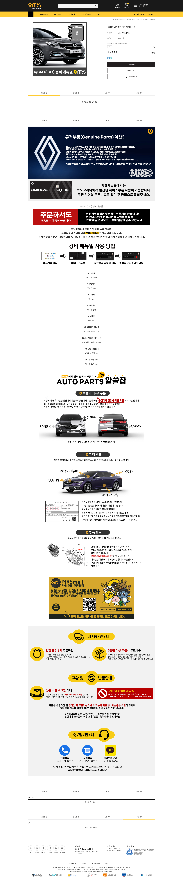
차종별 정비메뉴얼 (130, 19)
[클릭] (95, 277)
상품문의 (49, 853)
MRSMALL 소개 (73, 863)
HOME (115, 19)
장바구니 (126, 5)
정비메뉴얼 (71, 14)
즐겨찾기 (37, 853)
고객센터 (150, 14)
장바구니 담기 (131, 70)
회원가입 (142, 14)
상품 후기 (107, 93)
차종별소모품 (43, 14)
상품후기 (56, 853)
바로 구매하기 (131, 64)
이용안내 (84, 863)
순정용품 (57, 14)
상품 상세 (76, 93)
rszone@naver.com (119, 870)
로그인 (136, 14)
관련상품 (44, 93)
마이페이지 (117, 7)
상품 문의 (139, 93)
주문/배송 (62, 853)
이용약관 (107, 863)
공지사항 (43, 853)
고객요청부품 (86, 14)
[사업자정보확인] (100, 868)
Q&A (99, 14)
